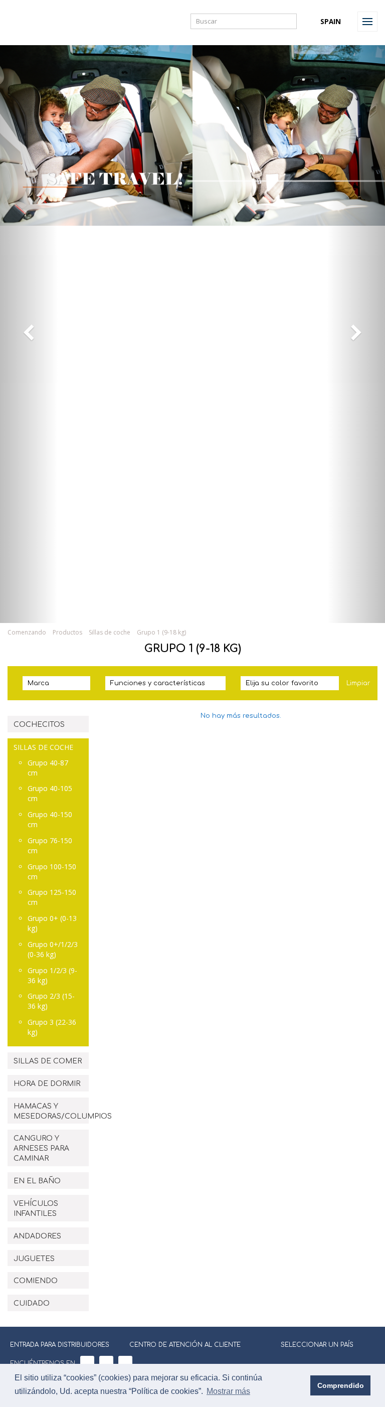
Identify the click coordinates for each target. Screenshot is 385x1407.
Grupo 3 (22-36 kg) (52, 1027)
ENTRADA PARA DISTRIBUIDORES (59, 1344)
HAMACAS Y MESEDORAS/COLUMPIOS (51, 1111)
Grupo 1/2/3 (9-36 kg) (52, 975)
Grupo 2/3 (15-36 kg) (51, 1001)
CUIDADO (32, 1303)
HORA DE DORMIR (47, 1083)
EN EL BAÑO (37, 1181)
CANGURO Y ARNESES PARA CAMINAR (41, 1148)
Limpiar (358, 683)
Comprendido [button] (340, 1385)
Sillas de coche (109, 632)
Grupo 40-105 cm (50, 793)
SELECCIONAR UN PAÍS (317, 1344)
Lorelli (31, 21)
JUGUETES (34, 1259)
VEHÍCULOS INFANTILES (36, 1208)
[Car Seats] (192, 610)
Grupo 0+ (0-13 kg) (52, 923)
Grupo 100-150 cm (52, 871)
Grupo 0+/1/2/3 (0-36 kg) (53, 949)
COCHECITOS (39, 724)
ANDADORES (37, 1236)
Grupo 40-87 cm (48, 767)
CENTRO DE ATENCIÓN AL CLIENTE (185, 1344)
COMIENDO (36, 1281)
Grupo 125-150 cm (52, 897)
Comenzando (27, 632)
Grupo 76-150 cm (50, 845)
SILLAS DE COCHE (43, 747)
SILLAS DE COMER (48, 1061)
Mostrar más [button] (228, 1391)
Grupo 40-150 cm (50, 819)
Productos (67, 632)
